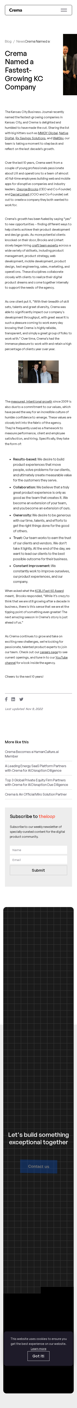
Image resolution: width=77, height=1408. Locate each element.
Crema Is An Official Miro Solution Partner (36, 794)
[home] (15, 10)
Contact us (38, 1166)
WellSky (58, 138)
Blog (8, 41)
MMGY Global (48, 133)
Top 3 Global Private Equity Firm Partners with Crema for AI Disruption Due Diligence (36, 782)
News (20, 41)
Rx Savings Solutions (31, 138)
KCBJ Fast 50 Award (49, 591)
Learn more (38, 1348)
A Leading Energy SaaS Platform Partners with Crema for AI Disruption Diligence (35, 768)
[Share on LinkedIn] (13, 699)
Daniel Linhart (20, 194)
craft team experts (45, 245)
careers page (49, 652)
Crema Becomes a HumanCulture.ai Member (32, 754)
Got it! (38, 1356)
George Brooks (27, 189)
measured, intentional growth (31, 401)
